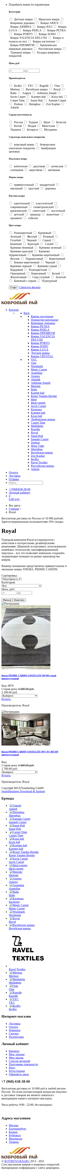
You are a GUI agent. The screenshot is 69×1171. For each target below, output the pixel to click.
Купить (6, 699)
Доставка (14, 1023)
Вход (12, 1067)
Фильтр (7, 600)
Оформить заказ (19, 1074)
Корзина (14, 1051)
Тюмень (14, 1142)
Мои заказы (16, 1057)
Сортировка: (9, 575)
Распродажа (16, 1036)
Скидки (14, 1033)
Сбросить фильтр (29, 287)
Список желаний (19, 1061)
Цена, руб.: (8, 589)
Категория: (8, 582)
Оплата (13, 1026)
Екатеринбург (17, 1128)
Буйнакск (15, 1135)
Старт (13, 287)
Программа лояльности (23, 1064)
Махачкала (15, 1138)
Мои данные (17, 1054)
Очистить (19, 600)
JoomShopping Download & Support (23, 791)
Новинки (14, 1030)
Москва (13, 1125)
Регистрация (17, 1071)
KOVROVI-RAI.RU (17, 1161)
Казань (13, 1132)
